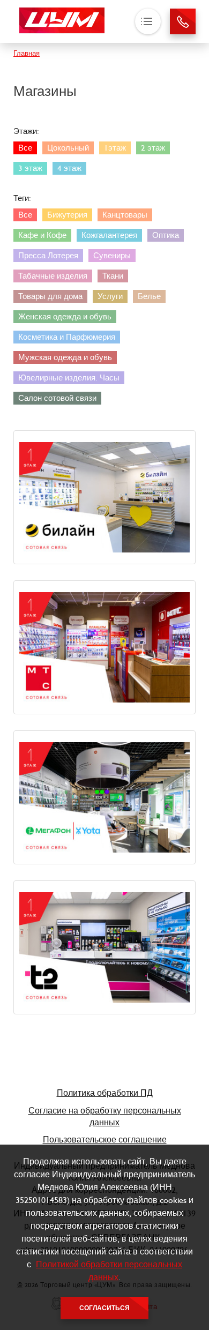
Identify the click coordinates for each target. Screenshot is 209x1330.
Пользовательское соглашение (105, 1139)
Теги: (22, 198)
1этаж (115, 148)
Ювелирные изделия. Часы (69, 378)
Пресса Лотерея (48, 255)
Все (25, 148)
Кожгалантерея (109, 235)
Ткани (112, 276)
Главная (26, 53)
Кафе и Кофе (42, 235)
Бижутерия (67, 215)
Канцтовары (124, 215)
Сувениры (112, 255)
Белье (149, 296)
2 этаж (153, 148)
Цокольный (68, 148)
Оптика (165, 235)
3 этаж (30, 168)
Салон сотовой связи (57, 398)
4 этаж (69, 168)
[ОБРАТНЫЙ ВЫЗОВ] (183, 21)
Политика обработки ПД (105, 1093)
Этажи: (26, 131)
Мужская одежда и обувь (65, 357)
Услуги (110, 296)
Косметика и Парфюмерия (66, 337)
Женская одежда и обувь (64, 317)
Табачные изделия (52, 276)
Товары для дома (50, 296)
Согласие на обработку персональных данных (104, 1116)
